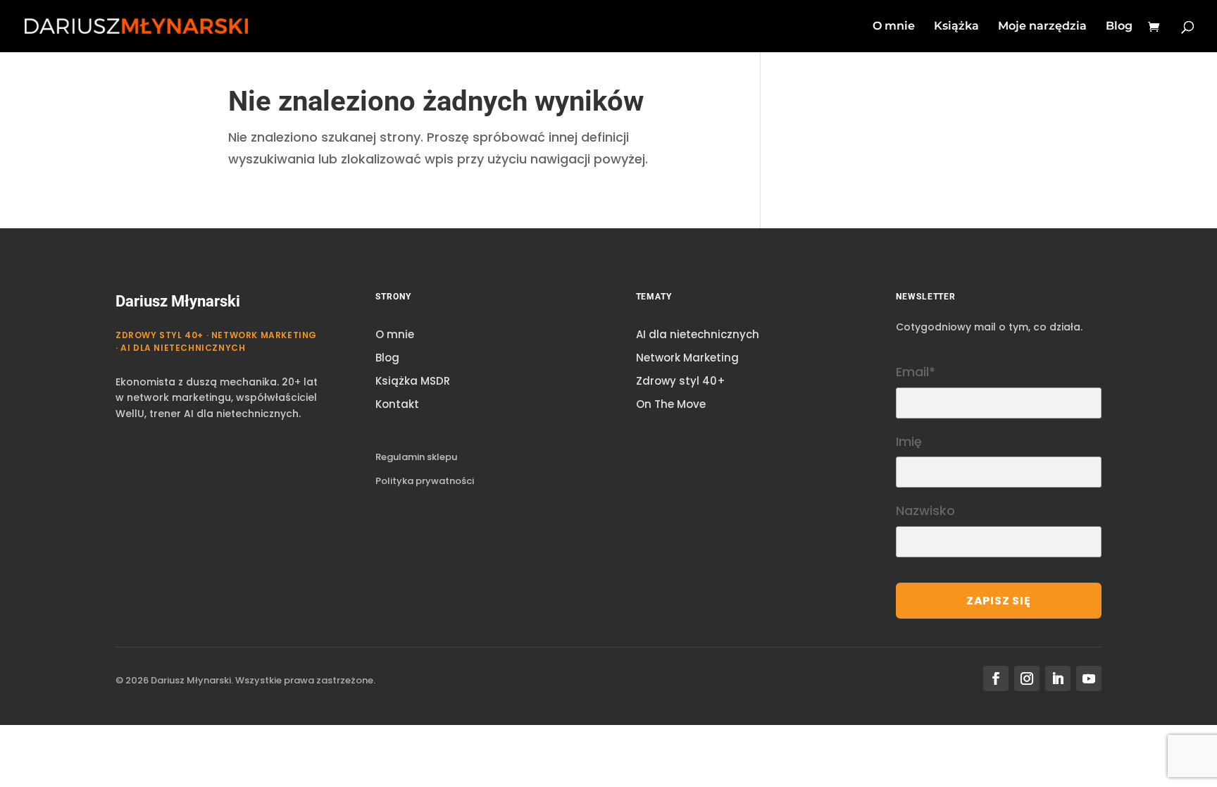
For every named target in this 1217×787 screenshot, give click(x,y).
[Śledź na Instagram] (1027, 678)
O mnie (894, 26)
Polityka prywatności (424, 481)
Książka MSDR (412, 380)
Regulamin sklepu (416, 457)
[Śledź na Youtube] (1088, 678)
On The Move (671, 404)
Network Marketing (687, 357)
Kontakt (397, 404)
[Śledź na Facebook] (996, 678)
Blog (1119, 26)
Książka (956, 26)
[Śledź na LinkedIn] (1058, 678)
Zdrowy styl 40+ (680, 380)
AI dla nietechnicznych (697, 334)
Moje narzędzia (1042, 26)
